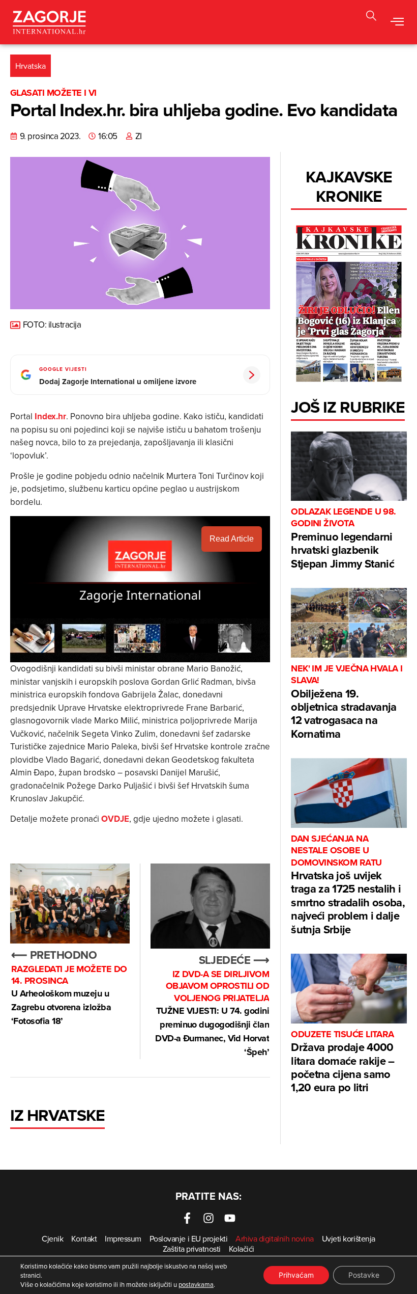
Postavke (363, 1275)
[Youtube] (229, 1218)
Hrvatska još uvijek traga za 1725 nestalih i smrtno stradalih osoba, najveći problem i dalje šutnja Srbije (348, 885)
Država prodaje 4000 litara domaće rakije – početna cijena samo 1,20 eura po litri (342, 1062)
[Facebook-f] (187, 1218)
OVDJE (115, 819)
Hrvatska (30, 65)
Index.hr (50, 416)
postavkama (196, 1284)
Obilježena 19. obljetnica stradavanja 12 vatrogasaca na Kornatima (347, 702)
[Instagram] (208, 1218)
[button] (371, 17)
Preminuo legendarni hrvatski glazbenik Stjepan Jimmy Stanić (343, 539)
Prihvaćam (296, 1275)
